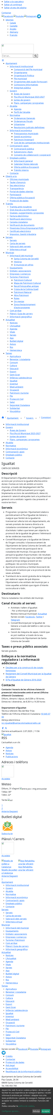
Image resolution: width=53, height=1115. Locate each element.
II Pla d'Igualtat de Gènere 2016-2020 (23, 679)
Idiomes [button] (10, 19)
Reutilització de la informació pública (23, 1071)
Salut (8, 1034)
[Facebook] (8, 16)
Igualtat (9, 1013)
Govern (30, 418)
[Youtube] (19, 16)
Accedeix (6, 778)
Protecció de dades (15, 1062)
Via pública (11, 1044)
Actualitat (42, 613)
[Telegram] (39, 16)
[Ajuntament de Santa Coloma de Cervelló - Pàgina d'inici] (18, 48)
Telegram (15, 619)
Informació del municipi (17, 928)
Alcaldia (9, 442)
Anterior (6, 811)
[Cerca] (35, 56)
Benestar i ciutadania (16, 992)
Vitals (8, 964)
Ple (7, 1028)
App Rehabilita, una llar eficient (25, 868)
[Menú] (3, 60)
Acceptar (46, 1111)
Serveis (5, 909)
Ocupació (10, 1022)
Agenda (9, 747)
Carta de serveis (13, 915)
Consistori (46, 417)
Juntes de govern (18, 436)
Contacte (10, 457)
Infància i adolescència (17, 1010)
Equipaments (12, 931)
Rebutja (36, 1111)
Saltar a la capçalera (14, 1)
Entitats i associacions (16, 934)
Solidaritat (11, 1040)
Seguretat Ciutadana (16, 1037)
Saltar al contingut (13, 4)
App (8, 970)
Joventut (10, 1016)
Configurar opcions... (11, 1111)
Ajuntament (13, 418)
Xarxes (9, 967)
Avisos (9, 750)
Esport (9, 1004)
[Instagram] (30, 16)
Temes (5, 986)
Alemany (14, 32)
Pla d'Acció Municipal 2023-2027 (25, 433)
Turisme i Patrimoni (15, 940)
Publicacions (12, 756)
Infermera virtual (14, 921)
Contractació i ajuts (15, 451)
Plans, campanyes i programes (25, 439)
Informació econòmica (17, 448)
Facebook (30, 616)
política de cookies (26, 1106)
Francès (13, 35)
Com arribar (11, 943)
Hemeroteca (12, 982)
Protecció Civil (12, 1031)
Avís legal (10, 1065)
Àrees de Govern (18, 430)
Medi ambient (12, 1019)
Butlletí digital (12, 973)
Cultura (9, 998)
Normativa (11, 445)
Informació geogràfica (17, 949)
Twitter (39, 616)
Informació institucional (17, 424)
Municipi (6, 924)
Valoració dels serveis (16, 918)
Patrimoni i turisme (15, 1025)
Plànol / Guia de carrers (17, 946)
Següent (14, 811)
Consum (10, 995)
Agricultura (11, 989)
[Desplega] (21, 418)
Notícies (10, 753)
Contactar (6, 12)
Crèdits (9, 1056)
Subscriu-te (7, 833)
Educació (10, 1001)
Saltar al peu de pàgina (15, 7)
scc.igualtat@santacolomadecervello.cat (21, 723)
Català (13, 22)
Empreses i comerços (16, 937)
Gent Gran (11, 1007)
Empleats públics (14, 454)
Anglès (13, 29)
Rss (7, 979)
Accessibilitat (12, 1068)
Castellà (13, 26)
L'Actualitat (11, 958)
